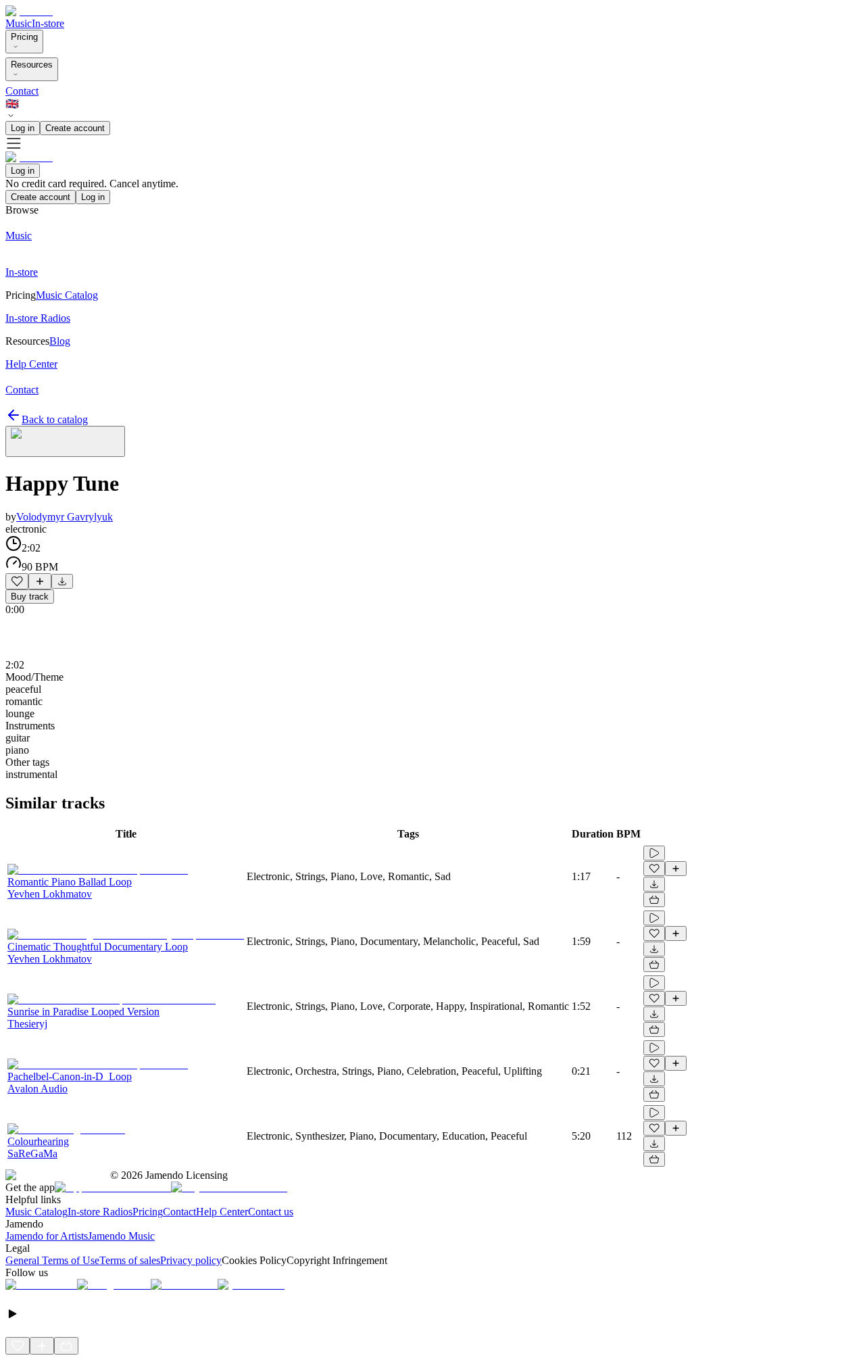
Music (18, 23)
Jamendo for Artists (46, 1236)
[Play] (65, 441)
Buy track (30, 596)
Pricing (24, 37)
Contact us (270, 1211)
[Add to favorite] (16, 581)
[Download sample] (62, 581)
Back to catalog (55, 419)
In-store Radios (100, 1211)
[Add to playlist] (39, 581)
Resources (32, 64)
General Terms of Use (52, 1260)
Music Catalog (36, 1211)
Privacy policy (191, 1260)
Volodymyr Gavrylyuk (64, 517)
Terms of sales (129, 1260)
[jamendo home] (29, 11)
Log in (22, 128)
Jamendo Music (121, 1236)
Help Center (222, 1211)
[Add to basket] (654, 899)
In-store (48, 23)
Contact (22, 91)
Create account (75, 128)
